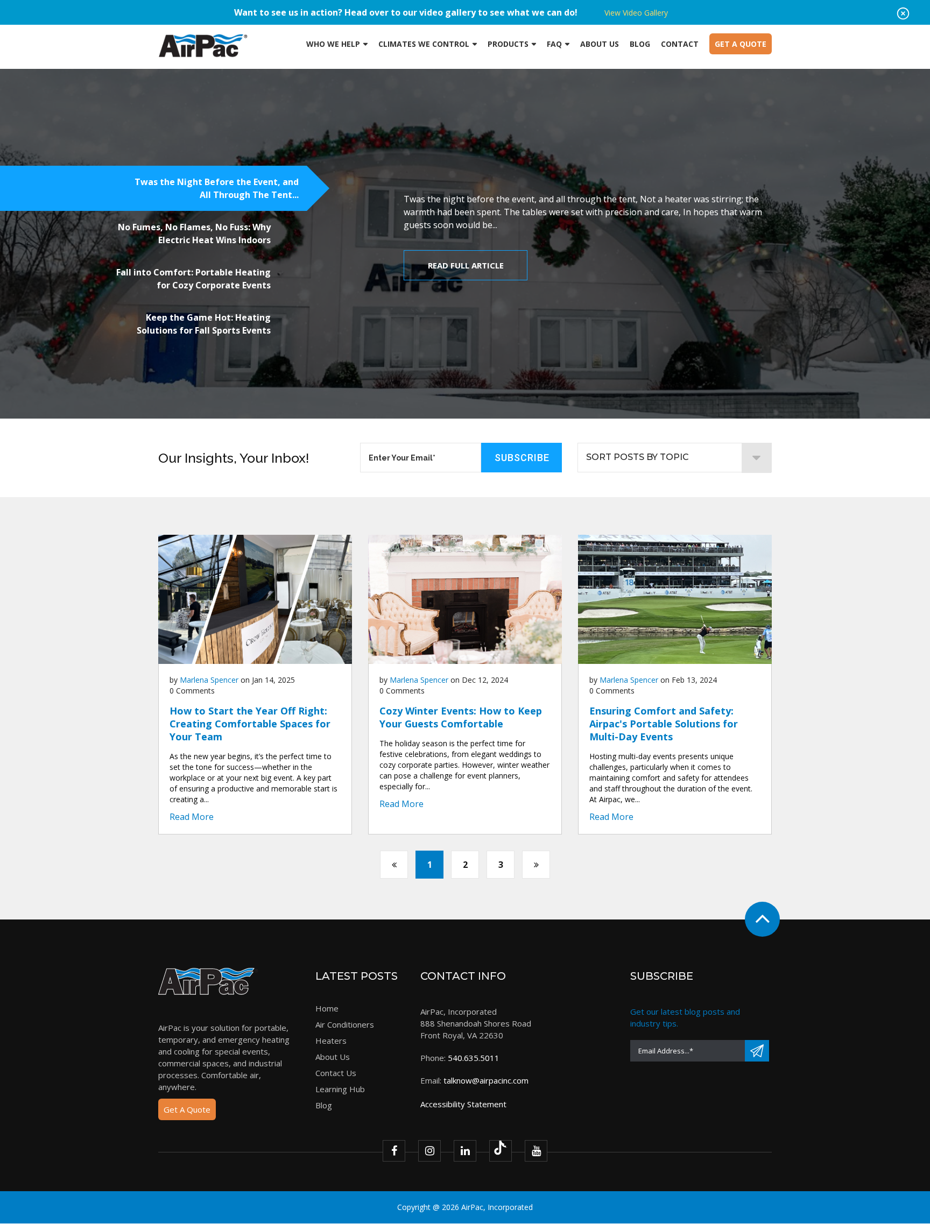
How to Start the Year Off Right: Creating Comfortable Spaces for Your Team (250, 723)
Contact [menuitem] (680, 44)
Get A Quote (187, 1109)
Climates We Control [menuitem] (423, 44)
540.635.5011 (473, 1057)
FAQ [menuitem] (554, 44)
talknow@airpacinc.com (486, 1080)
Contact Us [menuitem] (335, 1072)
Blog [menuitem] (640, 44)
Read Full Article (466, 265)
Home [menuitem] (327, 1008)
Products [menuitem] (508, 44)
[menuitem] (740, 44)
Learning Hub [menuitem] (340, 1089)
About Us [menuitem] (599, 44)
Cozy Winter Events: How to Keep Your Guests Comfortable (460, 717)
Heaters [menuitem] (331, 1040)
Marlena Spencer (209, 680)
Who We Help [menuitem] (333, 44)
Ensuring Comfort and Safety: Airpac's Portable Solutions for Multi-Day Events (663, 723)
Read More (192, 817)
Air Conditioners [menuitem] (344, 1024)
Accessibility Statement (463, 1104)
